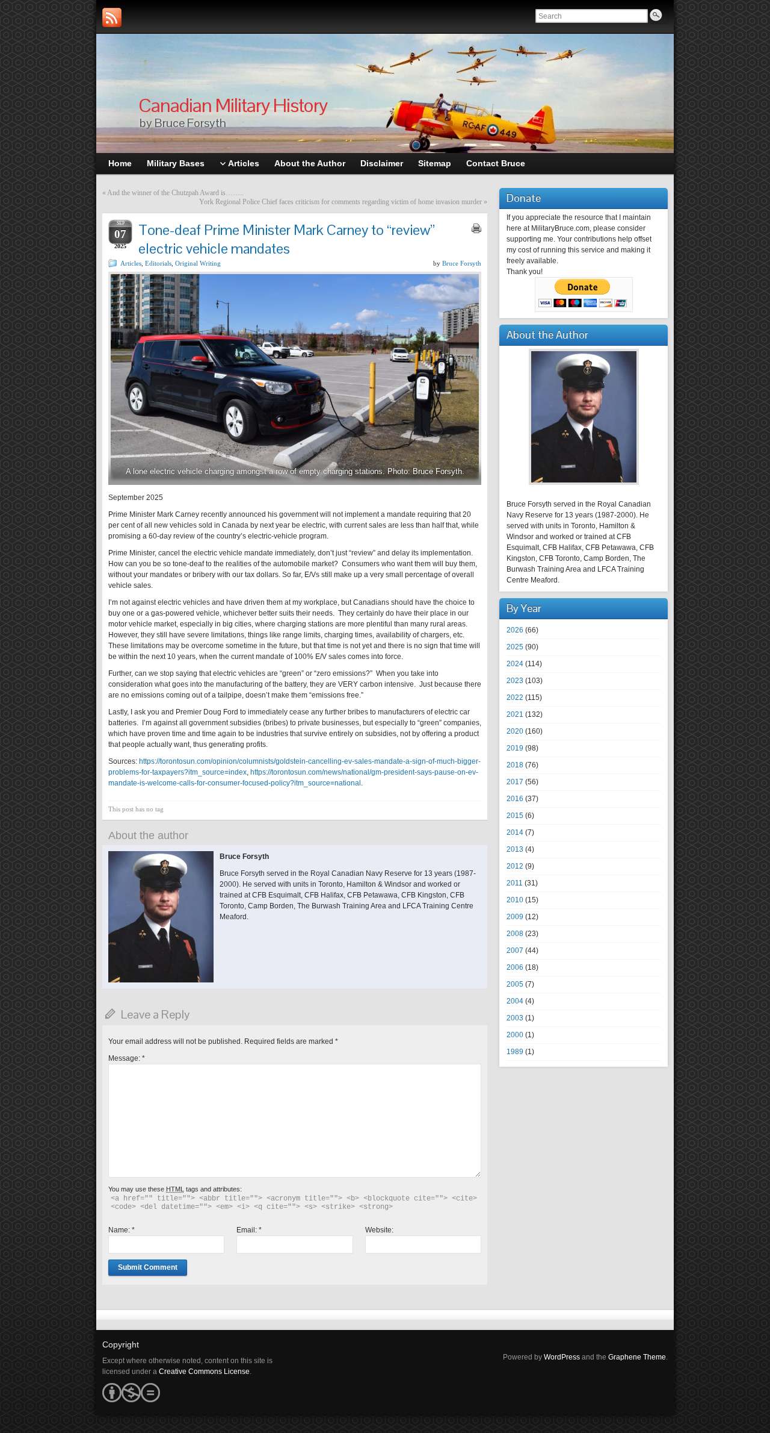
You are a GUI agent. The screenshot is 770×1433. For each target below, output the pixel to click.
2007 (515, 950)
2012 (515, 866)
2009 (515, 917)
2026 (515, 630)
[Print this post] (476, 228)
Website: (379, 1230)
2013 (515, 849)
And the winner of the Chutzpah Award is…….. (175, 193)
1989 (515, 1051)
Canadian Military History (232, 105)
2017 (515, 782)
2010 (515, 900)
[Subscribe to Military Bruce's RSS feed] (112, 17)
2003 (515, 1018)
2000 (515, 1035)
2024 (515, 664)
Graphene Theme (637, 1357)
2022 (515, 697)
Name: (121, 1230)
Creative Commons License (204, 1371)
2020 (515, 731)
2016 (515, 799)
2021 (515, 714)
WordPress (562, 1357)
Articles (130, 263)
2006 (515, 967)
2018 (515, 765)
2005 (515, 984)
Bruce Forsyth (461, 263)
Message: (126, 1058)
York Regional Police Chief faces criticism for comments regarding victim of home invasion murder (340, 202)
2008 (515, 933)
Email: (249, 1230)
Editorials (158, 263)
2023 (515, 680)
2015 (515, 815)
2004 (515, 1001)
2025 (515, 647)
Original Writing (198, 263)
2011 (515, 883)
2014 (515, 832)
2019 (515, 748)
